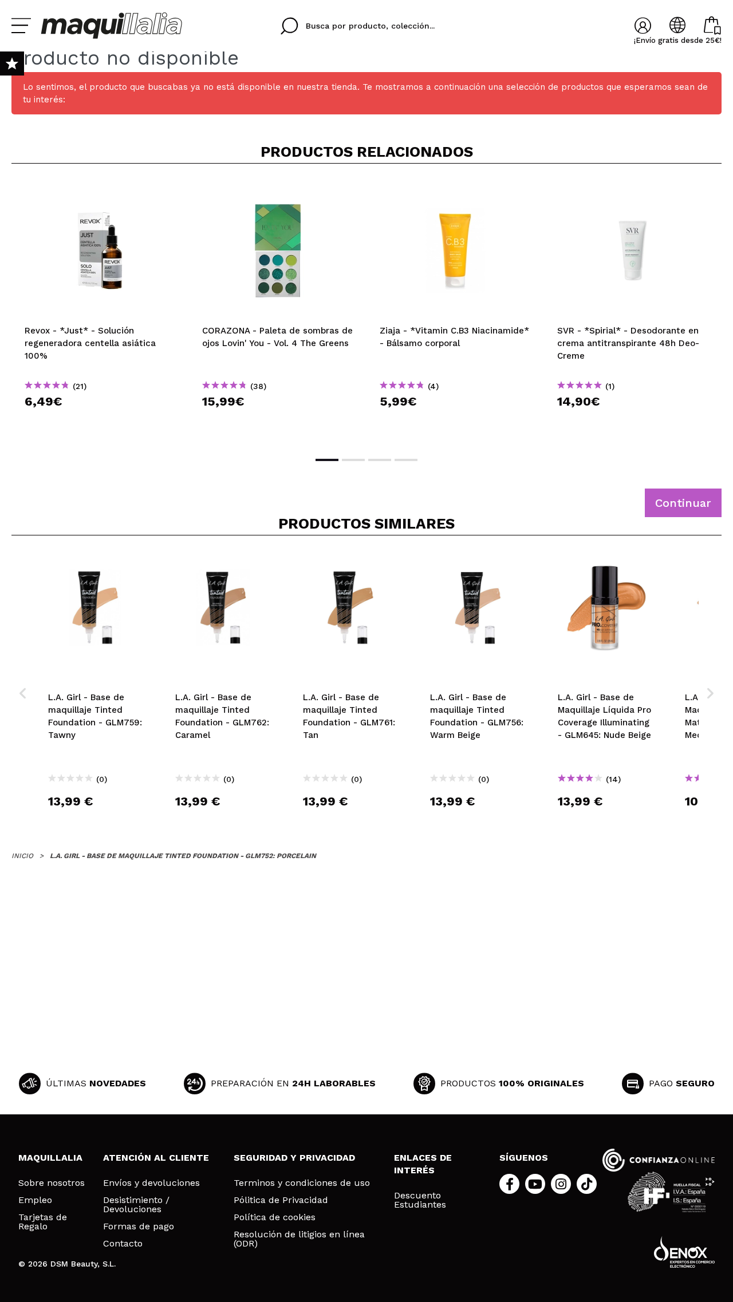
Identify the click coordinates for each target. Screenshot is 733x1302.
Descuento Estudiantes (420, 1200)
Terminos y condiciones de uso (302, 1183)
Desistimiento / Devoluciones (136, 1205)
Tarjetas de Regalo (42, 1222)
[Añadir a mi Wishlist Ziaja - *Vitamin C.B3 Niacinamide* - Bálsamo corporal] (455, 191)
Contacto (123, 1243)
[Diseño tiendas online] (684, 1252)
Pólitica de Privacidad (281, 1200)
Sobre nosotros (51, 1183)
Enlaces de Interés (423, 1164)
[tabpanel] (100, 309)
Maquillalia (50, 1157)
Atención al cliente (156, 1157)
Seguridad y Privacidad (294, 1157)
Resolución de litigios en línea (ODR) (299, 1239)
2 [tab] (353, 460)
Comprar (100, 422)
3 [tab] (379, 460)
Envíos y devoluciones (151, 1183)
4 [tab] (406, 460)
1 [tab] (327, 460)
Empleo (35, 1200)
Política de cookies (275, 1217)
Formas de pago (138, 1226)
